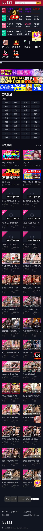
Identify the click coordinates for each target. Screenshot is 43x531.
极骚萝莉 (37, 31)
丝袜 (25, 110)
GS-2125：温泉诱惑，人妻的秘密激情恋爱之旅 (18, 331)
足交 (6, 130)
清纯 (15, 106)
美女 (15, 122)
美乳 (25, 106)
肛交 (35, 130)
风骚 (35, 102)
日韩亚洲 (19, 16)
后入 (25, 130)
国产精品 (10, 16)
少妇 (35, 122)
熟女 (35, 118)
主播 (15, 126)
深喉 (35, 126)
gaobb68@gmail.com (31, 515)
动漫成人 (37, 19)
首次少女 (28, 34)
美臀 (6, 110)
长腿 (15, 110)
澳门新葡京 (6, 182)
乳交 (15, 130)
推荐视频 (10, 24)
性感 (25, 102)
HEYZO (10, 34)
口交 (25, 126)
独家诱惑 (19, 34)
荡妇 (25, 118)
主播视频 (10, 19)
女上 (6, 133)
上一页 (13, 499)
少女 (6, 126)
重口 (35, 137)
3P (25, 137)
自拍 (15, 102)
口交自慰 (37, 24)
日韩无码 (28, 19)
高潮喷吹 (37, 34)
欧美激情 (37, 16)
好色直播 (26, 163)
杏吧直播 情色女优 (8, 163)
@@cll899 (5, 515)
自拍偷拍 (28, 16)
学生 (6, 122)
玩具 (15, 114)
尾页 (28, 499)
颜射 (15, 133)
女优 (15, 118)
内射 (6, 137)
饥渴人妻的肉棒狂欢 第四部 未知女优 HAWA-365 (19, 309)
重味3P (36, 27)
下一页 (21, 499)
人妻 (25, 122)
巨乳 (35, 106)
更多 (37, 146)
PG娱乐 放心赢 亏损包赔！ (32, 182)
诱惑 (6, 106)
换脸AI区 (19, 27)
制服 (6, 114)
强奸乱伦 (10, 31)
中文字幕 (19, 19)
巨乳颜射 (28, 24)
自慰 (25, 114)
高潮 (35, 114)
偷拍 (6, 102)
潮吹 (6, 118)
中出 (35, 133)
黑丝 (35, 110)
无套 (15, 137)
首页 (7, 499)
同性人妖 (19, 24)
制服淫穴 (10, 27)
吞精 (25, 133)
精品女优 (19, 31)
